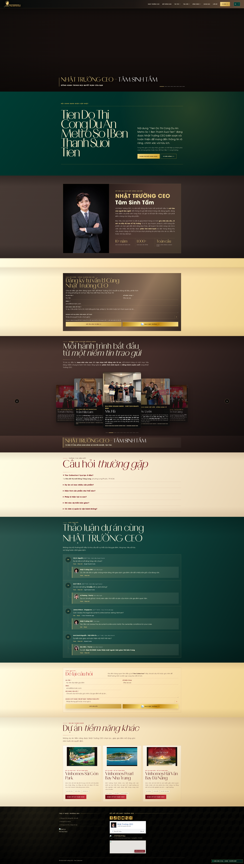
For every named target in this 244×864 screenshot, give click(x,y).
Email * (68, 301)
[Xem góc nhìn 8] (130, 433)
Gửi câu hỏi (93, 706)
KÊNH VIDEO (196, 4)
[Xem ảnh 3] (168, 86)
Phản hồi (80, 564)
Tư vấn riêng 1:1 (168, 156)
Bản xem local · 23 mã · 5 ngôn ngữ (225, 861)
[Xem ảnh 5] (174, 86)
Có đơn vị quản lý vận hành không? (81, 508)
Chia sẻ (142, 831)
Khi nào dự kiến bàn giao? (77, 502)
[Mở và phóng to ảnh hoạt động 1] (122, 46)
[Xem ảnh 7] (180, 86)
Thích (74, 564)
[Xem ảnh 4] (171, 86)
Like (74, 615)
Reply (78, 615)
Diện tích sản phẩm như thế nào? (80, 490)
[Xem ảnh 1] (161, 86)
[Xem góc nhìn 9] (134, 433)
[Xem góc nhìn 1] (106, 433)
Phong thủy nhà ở (65, 821)
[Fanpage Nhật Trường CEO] (130, 818)
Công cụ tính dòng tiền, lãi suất (69, 818)
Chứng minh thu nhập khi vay (68, 825)
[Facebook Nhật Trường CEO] (111, 818)
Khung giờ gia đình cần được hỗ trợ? (79, 314)
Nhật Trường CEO (125, 824)
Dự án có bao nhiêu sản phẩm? (79, 484)
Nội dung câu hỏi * (72, 691)
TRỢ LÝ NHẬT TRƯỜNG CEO (69, 813)
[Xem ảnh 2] (165, 86)
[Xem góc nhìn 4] (116, 433)
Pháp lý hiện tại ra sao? (76, 496)
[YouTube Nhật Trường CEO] (123, 818)
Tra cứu (185, 4)
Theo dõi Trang (116, 831)
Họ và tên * (70, 295)
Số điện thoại (127, 680)
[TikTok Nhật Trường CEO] (115, 818)
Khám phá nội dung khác (148, 156)
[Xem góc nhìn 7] (126, 433)
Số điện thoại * (128, 295)
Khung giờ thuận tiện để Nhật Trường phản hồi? (82, 699)
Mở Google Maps (139, 851)
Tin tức (176, 4)
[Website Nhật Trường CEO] (119, 818)
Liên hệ (215, 4)
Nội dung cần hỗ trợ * (73, 306)
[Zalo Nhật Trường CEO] (127, 818)
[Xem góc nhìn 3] (113, 433)
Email (67, 685)
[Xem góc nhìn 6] (122, 433)
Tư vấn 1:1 (225, 4)
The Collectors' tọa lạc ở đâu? (79, 475)
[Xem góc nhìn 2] (110, 433)
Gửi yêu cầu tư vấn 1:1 (93, 324)
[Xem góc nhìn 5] (119, 433)
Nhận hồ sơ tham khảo (76, 797)
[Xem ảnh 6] (177, 86)
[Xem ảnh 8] (183, 86)
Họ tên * (68, 680)
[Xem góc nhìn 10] (137, 433)
